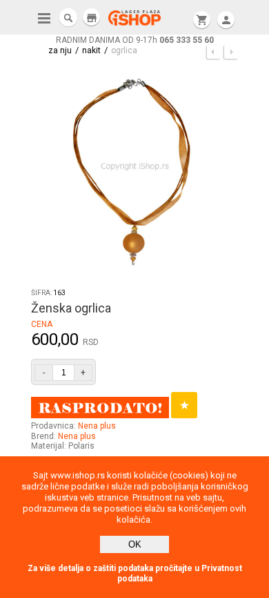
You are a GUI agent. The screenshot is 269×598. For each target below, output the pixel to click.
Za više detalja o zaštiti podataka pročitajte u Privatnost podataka (135, 573)
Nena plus (97, 426)
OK (134, 544)
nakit (91, 50)
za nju (60, 50)
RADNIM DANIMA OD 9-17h (135, 40)
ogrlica (124, 50)
